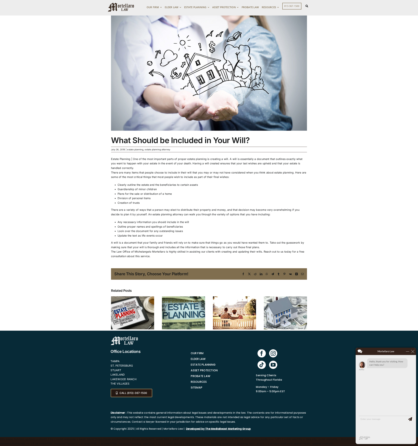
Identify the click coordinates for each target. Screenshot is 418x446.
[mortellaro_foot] (124, 337)
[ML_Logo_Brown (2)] (121, 2)
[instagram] (273, 353)
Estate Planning (203, 365)
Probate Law (200, 376)
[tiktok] (261, 365)
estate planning (135, 149)
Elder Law (198, 359)
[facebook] (261, 353)
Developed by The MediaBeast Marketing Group (218, 429)
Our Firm (197, 353)
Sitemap (196, 387)
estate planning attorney (157, 149)
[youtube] (273, 365)
